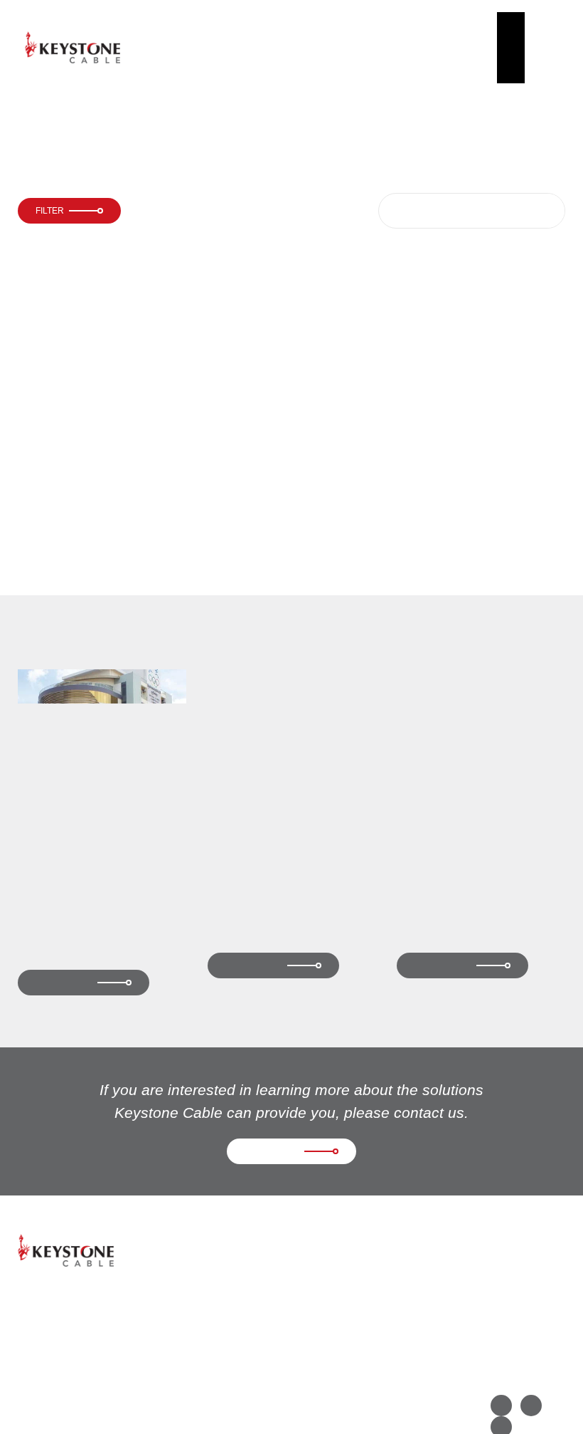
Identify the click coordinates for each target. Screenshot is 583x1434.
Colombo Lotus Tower (308, 110)
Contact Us (492, 47)
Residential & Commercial (198, 110)
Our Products (283, 47)
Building (116, 110)
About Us (218, 47)
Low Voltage (435, 333)
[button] (550, 47)
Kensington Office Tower (466, 887)
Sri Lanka (429, 285)
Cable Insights (423, 47)
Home (163, 29)
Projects (352, 29)
